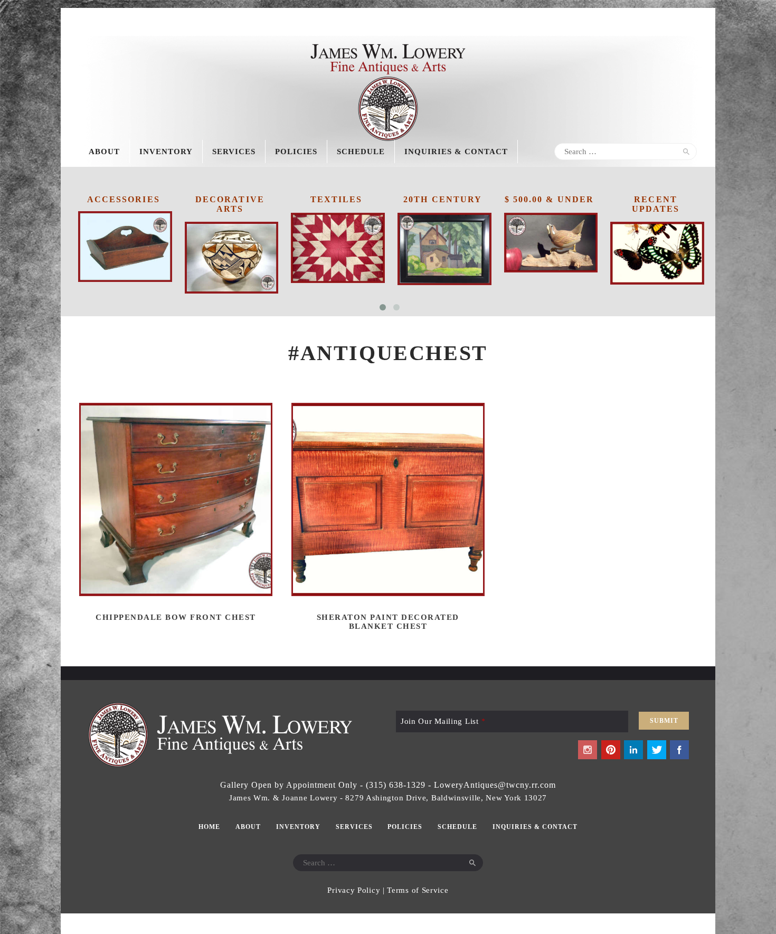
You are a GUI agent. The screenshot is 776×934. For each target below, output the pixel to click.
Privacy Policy (353, 890)
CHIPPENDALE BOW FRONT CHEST (176, 617)
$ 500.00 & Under (549, 199)
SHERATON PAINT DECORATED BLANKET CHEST (388, 621)
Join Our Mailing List (443, 721)
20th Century (442, 199)
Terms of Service (417, 890)
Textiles (336, 199)
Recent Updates (656, 204)
